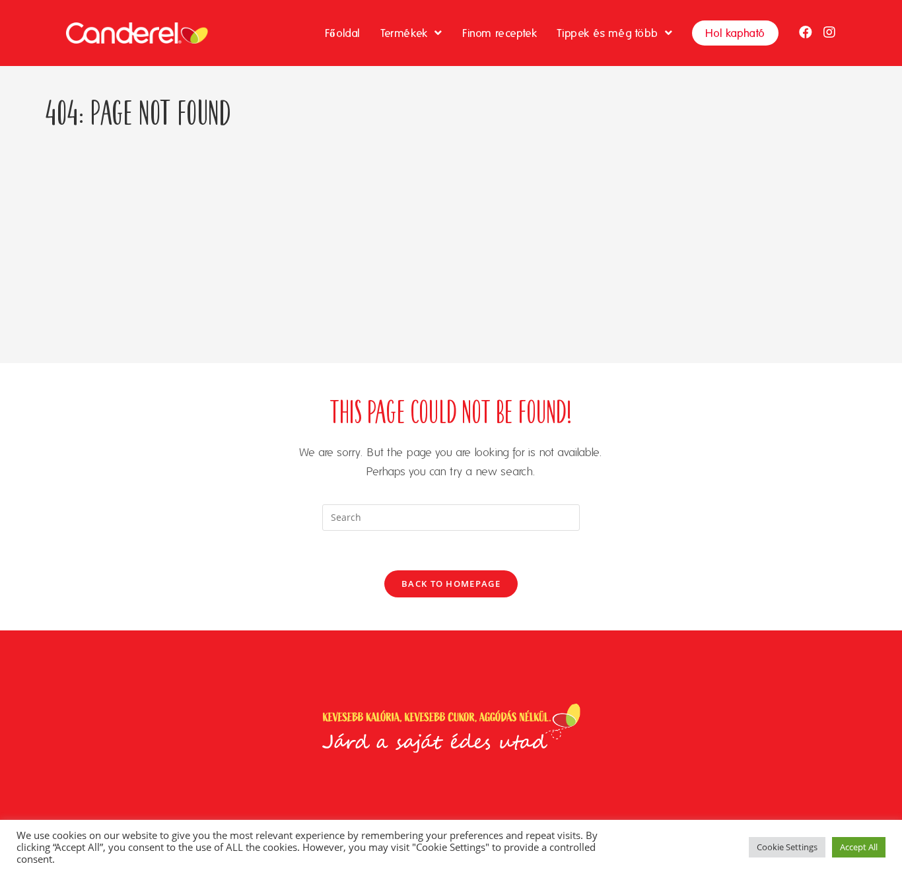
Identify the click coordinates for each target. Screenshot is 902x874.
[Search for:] (451, 516)
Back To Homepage (451, 583)
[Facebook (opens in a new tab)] (805, 32)
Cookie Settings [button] (787, 847)
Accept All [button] (859, 847)
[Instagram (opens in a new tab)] (829, 32)
